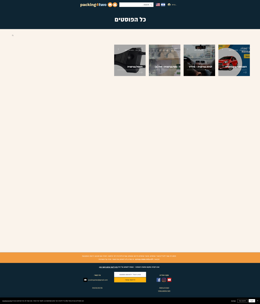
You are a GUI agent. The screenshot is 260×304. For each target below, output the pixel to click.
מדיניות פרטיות (7, 301)
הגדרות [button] (233, 301)
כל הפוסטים (130, 19)
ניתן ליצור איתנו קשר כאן (108, 267)
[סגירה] (257, 300)
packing (88, 4)
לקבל (251, 301)
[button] (13, 35)
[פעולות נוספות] (221, 49)
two (103, 4)
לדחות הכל (242, 301)
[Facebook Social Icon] (159, 280)
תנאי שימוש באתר (164, 291)
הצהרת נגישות (164, 288)
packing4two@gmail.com (98, 280)
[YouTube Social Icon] (169, 280)
